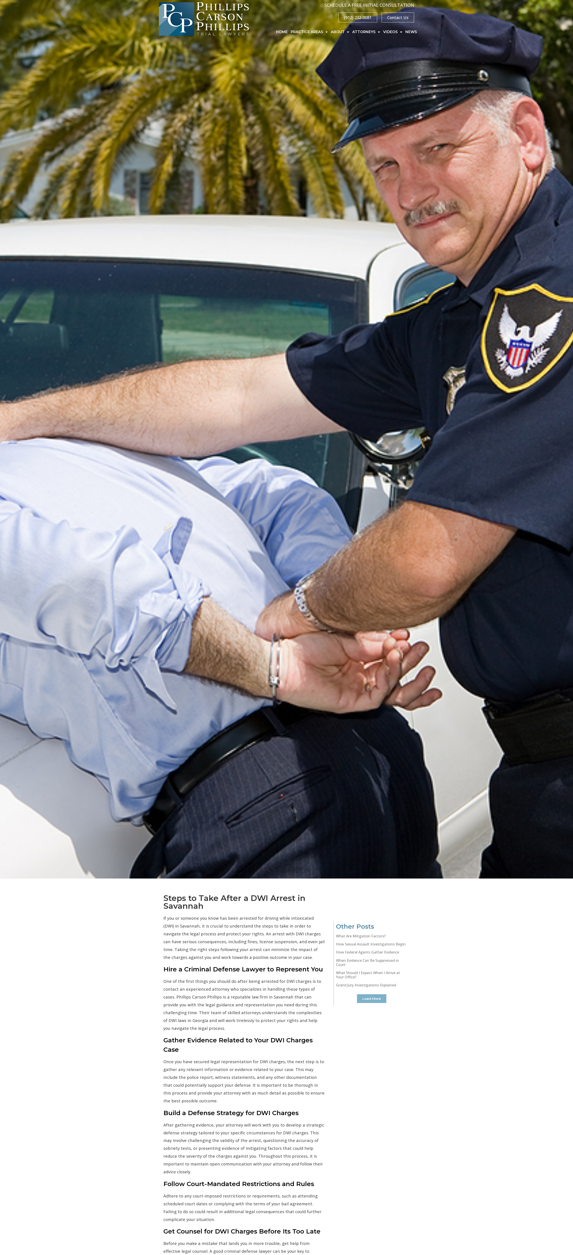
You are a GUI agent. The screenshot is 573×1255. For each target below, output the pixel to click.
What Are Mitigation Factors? (361, 936)
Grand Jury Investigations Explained (366, 985)
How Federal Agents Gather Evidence (367, 952)
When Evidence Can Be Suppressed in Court (367, 962)
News (411, 32)
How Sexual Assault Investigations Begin (371, 944)
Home (282, 32)
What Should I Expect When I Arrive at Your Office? (368, 974)
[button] (371, 998)
